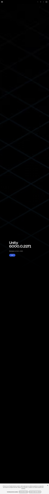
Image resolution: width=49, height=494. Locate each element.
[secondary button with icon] (46, 2)
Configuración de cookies (12, 491)
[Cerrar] (47, 485)
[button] (12, 255)
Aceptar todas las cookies (35, 491)
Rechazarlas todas (23, 491)
